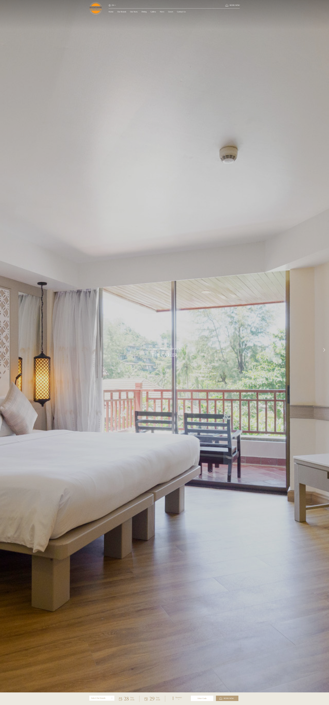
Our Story (134, 12)
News (162, 12)
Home (111, 12)
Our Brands (121, 12)
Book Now (234, 5)
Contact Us (181, 12)
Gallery (153, 12)
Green (170, 12)
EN (113, 5)
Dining (144, 12)
